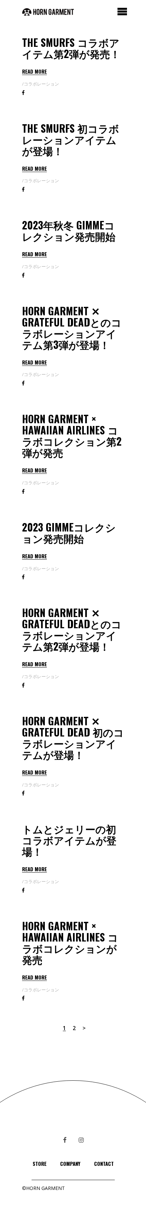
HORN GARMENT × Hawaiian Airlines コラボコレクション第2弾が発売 (72, 435)
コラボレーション (41, 84)
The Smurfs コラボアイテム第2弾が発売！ (71, 48)
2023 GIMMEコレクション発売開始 (69, 532)
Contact (104, 1163)
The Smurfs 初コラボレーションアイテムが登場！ (70, 139)
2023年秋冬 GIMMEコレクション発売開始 (68, 230)
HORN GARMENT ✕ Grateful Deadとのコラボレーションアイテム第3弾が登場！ (72, 327)
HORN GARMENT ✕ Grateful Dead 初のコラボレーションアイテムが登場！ (73, 737)
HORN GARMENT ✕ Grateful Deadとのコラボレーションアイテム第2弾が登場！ (72, 629)
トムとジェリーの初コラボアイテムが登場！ (69, 840)
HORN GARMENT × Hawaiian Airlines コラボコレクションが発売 (70, 942)
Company (70, 1163)
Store (40, 1163)
